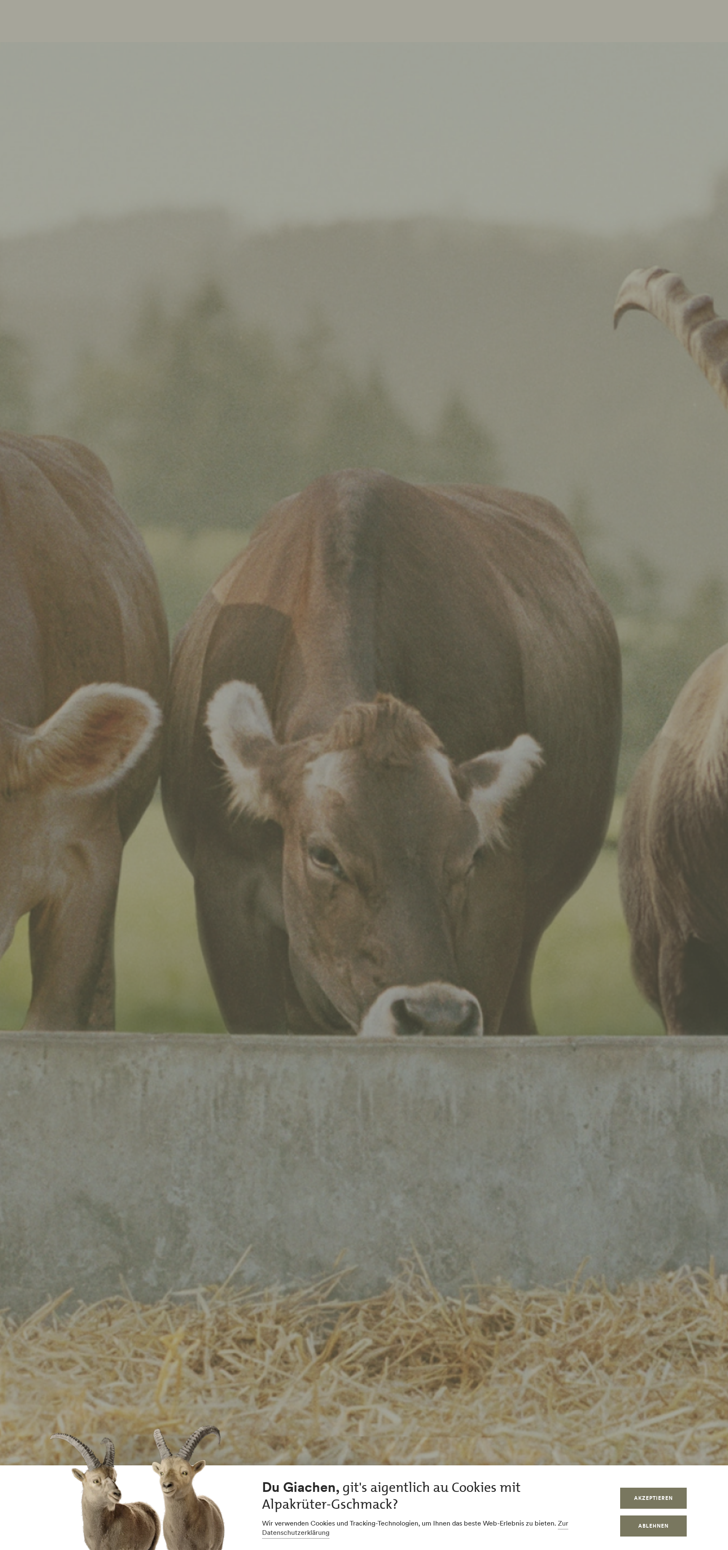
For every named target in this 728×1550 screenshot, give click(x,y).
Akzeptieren (653, 1498)
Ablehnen (653, 1526)
